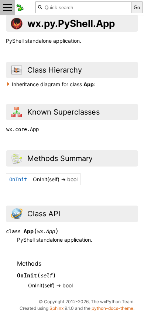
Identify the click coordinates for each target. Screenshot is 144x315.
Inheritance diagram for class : (53, 84)
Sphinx (56, 308)
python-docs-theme (112, 308)
